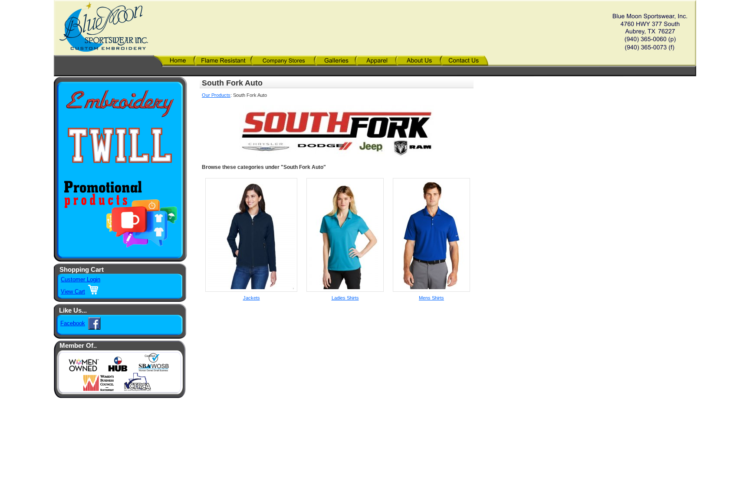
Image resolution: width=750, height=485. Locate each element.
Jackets (251, 297)
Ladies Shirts (345, 297)
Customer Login (80, 279)
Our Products (216, 95)
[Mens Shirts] (431, 290)
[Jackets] (251, 290)
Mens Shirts (431, 297)
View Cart (73, 291)
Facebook (72, 323)
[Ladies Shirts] (345, 290)
